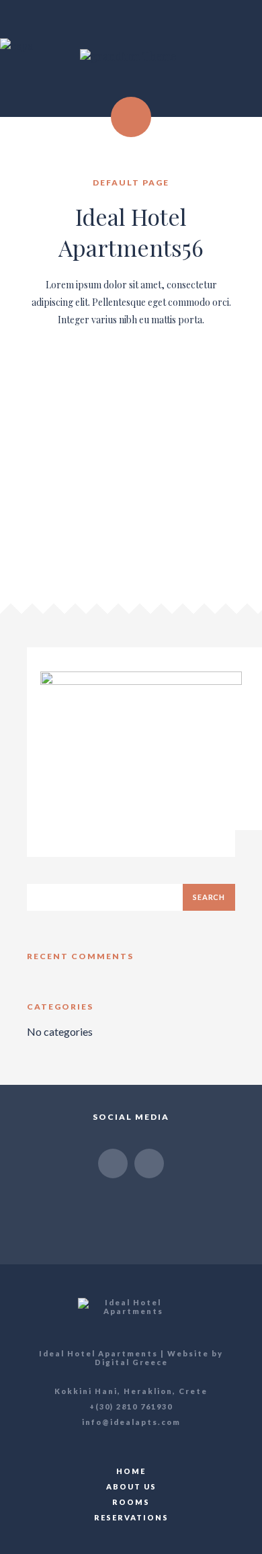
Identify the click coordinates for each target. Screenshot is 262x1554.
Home (131, 1471)
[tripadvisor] (149, 1163)
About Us (131, 1486)
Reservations (131, 1517)
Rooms (131, 1502)
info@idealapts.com (131, 1422)
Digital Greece (131, 1362)
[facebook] (113, 1163)
